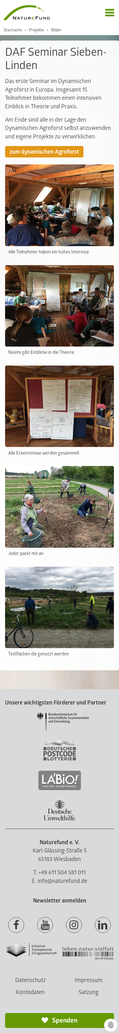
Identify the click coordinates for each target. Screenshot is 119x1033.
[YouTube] (45, 925)
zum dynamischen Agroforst (44, 152)
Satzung (88, 992)
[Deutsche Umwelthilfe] (59, 819)
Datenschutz (30, 980)
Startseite (13, 30)
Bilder (56, 30)
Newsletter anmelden (59, 900)
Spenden (64, 1020)
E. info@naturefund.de (59, 881)
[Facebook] (16, 925)
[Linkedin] (103, 925)
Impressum (88, 980)
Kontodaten (30, 992)
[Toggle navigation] (109, 12)
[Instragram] (74, 925)
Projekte (36, 30)
